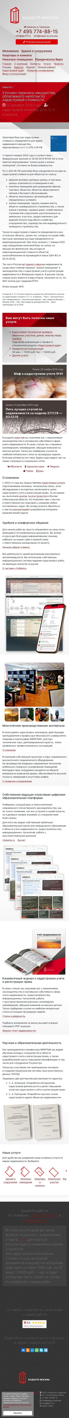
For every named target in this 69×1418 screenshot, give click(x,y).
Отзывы (6, 67)
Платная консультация (38, 42)
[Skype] (41, 1350)
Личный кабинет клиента (16, 547)
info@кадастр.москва (46, 35)
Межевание (10, 51)
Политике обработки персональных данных (17, 1406)
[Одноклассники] (28, 1350)
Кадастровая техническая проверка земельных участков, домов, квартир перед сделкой (36, 335)
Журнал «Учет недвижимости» (19, 1030)
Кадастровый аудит (13, 70)
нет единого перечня (33, 264)
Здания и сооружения (36, 51)
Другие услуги (20, 355)
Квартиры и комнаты (17, 55)
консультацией (20, 509)
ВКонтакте (16, 466)
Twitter (29, 471)
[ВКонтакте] (23, 1350)
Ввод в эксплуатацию (14, 73)
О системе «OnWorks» (14, 568)
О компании (20, 63)
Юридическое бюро (49, 59)
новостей (19, 437)
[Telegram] (46, 1350)
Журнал (30, 67)
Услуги (47, 63)
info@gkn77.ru (23, 36)
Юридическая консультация (27, 348)
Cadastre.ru (8, 840)
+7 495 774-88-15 (37, 31)
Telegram (54, 466)
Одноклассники (35, 466)
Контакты (35, 63)
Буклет (21, 840)
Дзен (40, 471)
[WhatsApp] (37, 1350)
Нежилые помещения (17, 59)
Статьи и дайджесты (13, 1016)
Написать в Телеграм (38, 27)
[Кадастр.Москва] (34, 15)
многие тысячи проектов (33, 496)
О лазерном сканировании (17, 781)
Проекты (59, 63)
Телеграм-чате (34, 1220)
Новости (18, 67)
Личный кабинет (47, 67)
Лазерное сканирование (40, 70)
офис (22, 1240)
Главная (6, 63)
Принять (17, 1413)
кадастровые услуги (53, 482)
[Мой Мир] (32, 1350)
